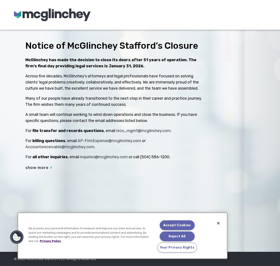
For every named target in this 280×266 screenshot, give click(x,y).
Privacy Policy (50, 241)
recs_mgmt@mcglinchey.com (143, 130)
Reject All (177, 236)
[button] (17, 237)
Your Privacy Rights (177, 247)
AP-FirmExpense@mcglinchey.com (109, 140)
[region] (123, 235)
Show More (37, 167)
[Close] (218, 223)
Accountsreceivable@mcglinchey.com (59, 146)
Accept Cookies (177, 225)
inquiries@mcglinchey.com (104, 157)
